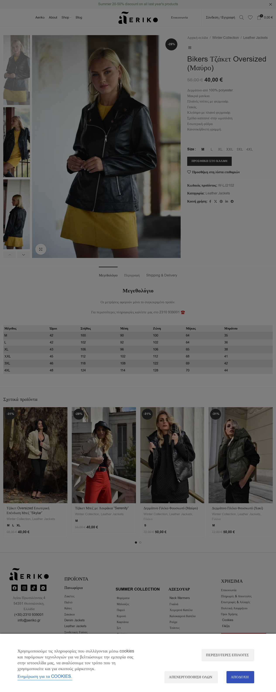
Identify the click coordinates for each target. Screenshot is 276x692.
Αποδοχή (240, 677)
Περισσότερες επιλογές (227, 655)
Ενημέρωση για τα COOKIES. (44, 676)
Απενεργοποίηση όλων (190, 677)
